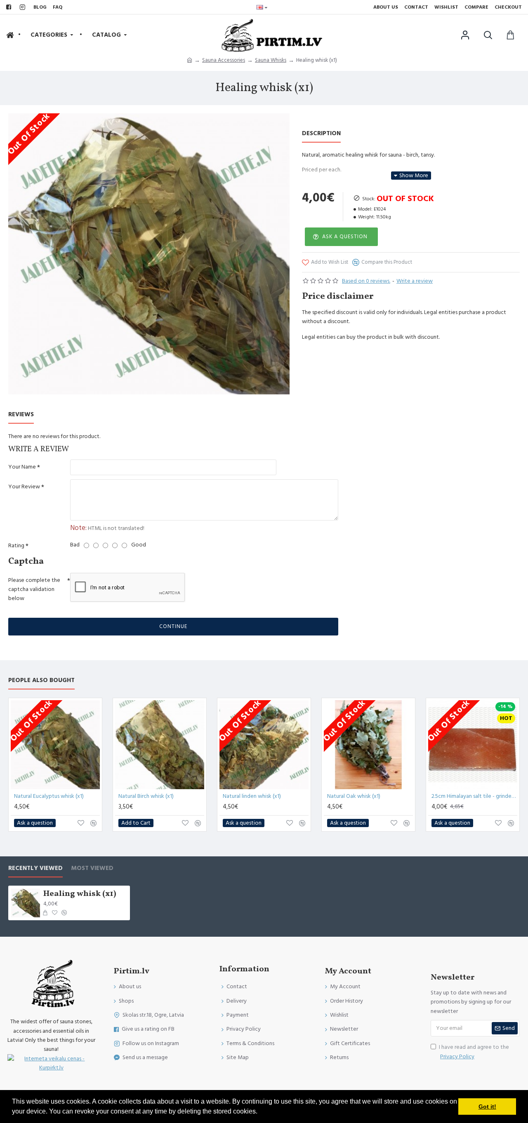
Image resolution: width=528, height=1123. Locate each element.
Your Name (22, 467)
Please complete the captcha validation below (34, 589)
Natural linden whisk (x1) (252, 796)
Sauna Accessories (223, 60)
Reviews (21, 415)
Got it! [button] (487, 1106)
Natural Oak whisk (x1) (353, 796)
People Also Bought (41, 681)
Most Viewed (92, 868)
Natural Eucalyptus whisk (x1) (49, 796)
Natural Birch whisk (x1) (146, 796)
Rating (16, 546)
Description (321, 134)
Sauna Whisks (270, 60)
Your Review (24, 487)
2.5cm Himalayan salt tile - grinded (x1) (474, 796)
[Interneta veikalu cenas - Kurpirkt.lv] (51, 1063)
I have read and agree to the (474, 1051)
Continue (173, 626)
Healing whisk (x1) (79, 894)
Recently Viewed (35, 868)
